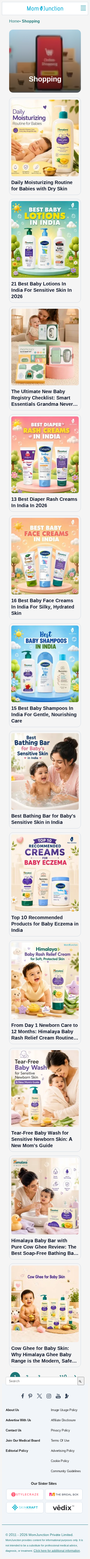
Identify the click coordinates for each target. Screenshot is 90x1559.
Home (14, 21)
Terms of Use (60, 1440)
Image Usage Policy (64, 1410)
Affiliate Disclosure (63, 1420)
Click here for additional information (57, 1550)
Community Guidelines (66, 1471)
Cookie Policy (60, 1461)
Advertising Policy (63, 1451)
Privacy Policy (60, 1430)
